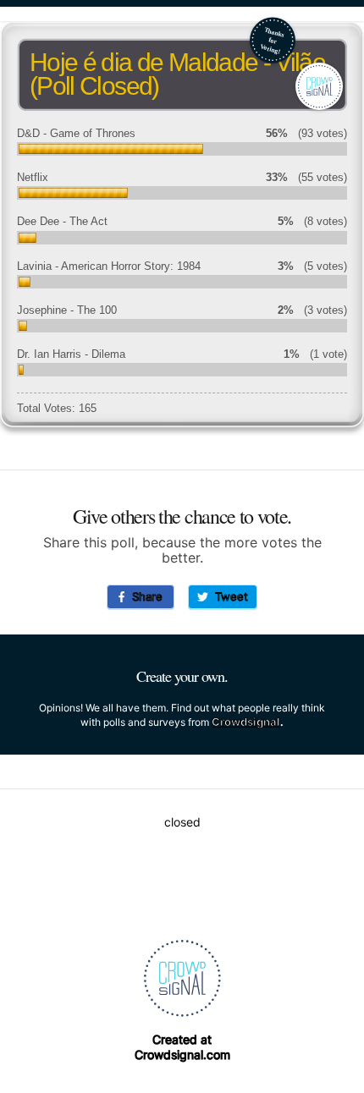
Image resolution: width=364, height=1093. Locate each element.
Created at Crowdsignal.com (182, 1047)
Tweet (228, 596)
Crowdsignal (246, 721)
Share (144, 596)
